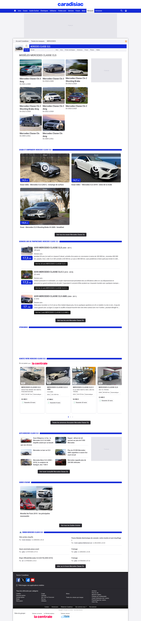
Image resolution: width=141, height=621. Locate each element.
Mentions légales (96, 594)
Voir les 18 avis (50, 264)
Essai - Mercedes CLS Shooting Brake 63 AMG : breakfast (42, 227)
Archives (94, 591)
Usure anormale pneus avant (29, 549)
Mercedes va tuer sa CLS (41, 450)
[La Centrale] (43, 618)
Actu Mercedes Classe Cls (29, 433)
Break (18, 599)
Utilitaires (53, 11)
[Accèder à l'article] (45, 167)
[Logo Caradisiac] (70, 7)
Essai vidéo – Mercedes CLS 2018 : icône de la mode (91, 185)
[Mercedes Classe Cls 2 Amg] (54, 95)
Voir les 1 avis (52, 312)
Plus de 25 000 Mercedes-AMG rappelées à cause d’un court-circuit (77, 452)
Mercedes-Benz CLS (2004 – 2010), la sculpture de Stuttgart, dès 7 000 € (43, 462)
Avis (57, 50)
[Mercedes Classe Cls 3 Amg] (31, 67)
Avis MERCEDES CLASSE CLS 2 (49, 272)
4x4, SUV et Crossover (47, 597)
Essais (25, 11)
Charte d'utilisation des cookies (100, 598)
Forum (78, 11)
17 (26, 306)
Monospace (19, 601)
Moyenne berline (20, 595)
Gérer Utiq (94, 602)
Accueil (27, 50)
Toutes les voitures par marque (74, 597)
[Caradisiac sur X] (23, 580)
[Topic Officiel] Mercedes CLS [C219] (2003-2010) (36, 558)
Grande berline (20, 597)
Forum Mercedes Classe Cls (32, 532)
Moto (83, 11)
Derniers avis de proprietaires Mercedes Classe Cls (38, 241)
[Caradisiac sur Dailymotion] (28, 580)
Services (71, 11)
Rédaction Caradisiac (67, 607)
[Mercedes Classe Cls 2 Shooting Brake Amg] (31, 95)
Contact (47, 607)
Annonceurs (55, 607)
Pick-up (43, 599)
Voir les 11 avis (51, 288)
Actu (19, 11)
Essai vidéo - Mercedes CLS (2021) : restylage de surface (42, 185)
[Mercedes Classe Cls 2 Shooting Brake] (77, 67)
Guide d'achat (34, 11)
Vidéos (98, 50)
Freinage (74, 549)
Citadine (18, 593)
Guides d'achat (24, 482)
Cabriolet (43, 595)
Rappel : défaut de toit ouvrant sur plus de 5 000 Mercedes (76, 440)
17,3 (27, 258)
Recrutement (92, 607)
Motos (68, 593)
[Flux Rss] (126, 41)
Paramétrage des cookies (99, 600)
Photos (92, 50)
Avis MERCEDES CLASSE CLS (48, 247)
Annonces (98, 11)
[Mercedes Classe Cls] (31, 123)
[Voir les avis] (27, 255)
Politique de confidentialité (99, 596)
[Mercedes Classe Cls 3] (54, 67)
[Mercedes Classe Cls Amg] (54, 123)
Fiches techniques (70, 50)
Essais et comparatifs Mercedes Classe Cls (35, 149)
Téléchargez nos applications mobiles (31, 585)
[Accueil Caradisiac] (15, 11)
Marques (90, 11)
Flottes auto (62, 11)
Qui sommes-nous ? (81, 607)
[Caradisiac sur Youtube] (33, 580)
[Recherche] (121, 11)
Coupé (43, 593)
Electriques (44, 11)
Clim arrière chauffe (26, 537)
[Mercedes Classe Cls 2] (77, 95)
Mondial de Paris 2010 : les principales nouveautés (35, 514)
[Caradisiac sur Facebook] (18, 580)
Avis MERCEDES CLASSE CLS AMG (50, 296)
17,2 (27, 282)
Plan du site (95, 592)
